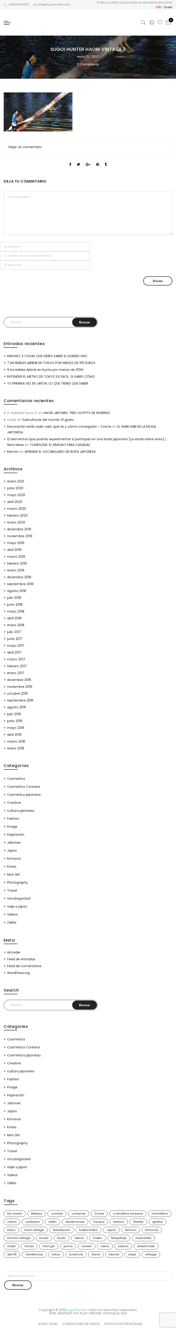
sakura (123, 1246)
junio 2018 (14, 604)
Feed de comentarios (24, 966)
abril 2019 (14, 549)
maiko (97, 1238)
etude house (75, 1222)
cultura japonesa (20, 810)
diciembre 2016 (19, 680)
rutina (105, 1246)
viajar (132, 1254)
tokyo (56, 1254)
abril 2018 (14, 618)
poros (68, 1246)
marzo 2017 (16, 659)
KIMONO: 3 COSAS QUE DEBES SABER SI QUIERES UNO (47, 356)
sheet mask (146, 1246)
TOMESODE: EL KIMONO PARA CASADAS (60, 444)
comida (57, 1213)
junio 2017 (14, 638)
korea (43, 1238)
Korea (11, 866)
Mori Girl (13, 874)
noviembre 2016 (19, 686)
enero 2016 (15, 748)
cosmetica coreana (128, 1213)
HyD (124, 1313)
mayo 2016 (15, 727)
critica (11, 1222)
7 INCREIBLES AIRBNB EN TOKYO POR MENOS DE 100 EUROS (51, 363)
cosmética (160, 1213)
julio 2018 (14, 597)
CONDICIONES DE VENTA (81, 1324)
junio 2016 (14, 721)
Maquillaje (118, 1238)
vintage (151, 1254)
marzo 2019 (16, 556)
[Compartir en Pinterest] (97, 160)
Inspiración (15, 834)
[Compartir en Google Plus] (88, 160)
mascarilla (143, 1238)
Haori (11, 1230)
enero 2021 (15, 481)
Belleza (36, 1213)
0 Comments (88, 64)
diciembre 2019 (19, 529)
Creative (14, 802)
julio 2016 (14, 714)
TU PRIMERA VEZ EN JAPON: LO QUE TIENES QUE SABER (47, 383)
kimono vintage (18, 1238)
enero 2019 (15, 570)
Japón (111, 1230)
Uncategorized (18, 898)
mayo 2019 (15, 543)
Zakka (11, 922)
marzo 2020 (16, 508)
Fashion (13, 818)
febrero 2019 (17, 563)
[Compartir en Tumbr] (106, 160)
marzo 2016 (16, 741)
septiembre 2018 (20, 584)
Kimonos (14, 858)
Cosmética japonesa (24, 794)
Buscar (17, 1285)
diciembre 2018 (19, 577)
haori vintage (34, 1230)
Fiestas (138, 1222)
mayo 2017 (15, 645)
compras (78, 1213)
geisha (157, 1222)
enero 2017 (15, 673)
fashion (118, 1222)
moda (29, 1246)
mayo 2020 (16, 495)
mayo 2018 (15, 611)
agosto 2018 (16, 591)
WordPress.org (18, 973)
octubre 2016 (17, 693)
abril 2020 (14, 502)
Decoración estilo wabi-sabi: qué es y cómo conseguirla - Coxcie (59, 426)
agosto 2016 (16, 707)
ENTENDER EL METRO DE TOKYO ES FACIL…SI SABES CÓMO (51, 376)
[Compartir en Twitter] (78, 160)
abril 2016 (14, 734)
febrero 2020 (17, 515)
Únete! (168, 7)
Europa (99, 1222)
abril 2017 (14, 652)
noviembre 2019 (19, 536)
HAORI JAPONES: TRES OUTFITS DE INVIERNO (77, 413)
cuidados (32, 1222)
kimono (130, 1230)
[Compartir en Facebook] (70, 160)
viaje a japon (17, 906)
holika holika (88, 1230)
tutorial (114, 1254)
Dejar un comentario (25, 147)
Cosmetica (16, 778)
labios (79, 1238)
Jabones (14, 842)
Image (12, 826)
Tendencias (34, 1254)
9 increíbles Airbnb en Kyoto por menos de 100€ (45, 369)
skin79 (11, 1254)
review (87, 1246)
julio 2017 (14, 632)
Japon (12, 850)
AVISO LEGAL (48, 1324)
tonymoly (76, 1254)
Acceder (14, 952)
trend (96, 1254)
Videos (12, 914)
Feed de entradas (21, 959)
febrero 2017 (17, 666)
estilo (53, 1222)
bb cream (14, 1213)
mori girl (49, 1246)
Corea (99, 1213)
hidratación (61, 1230)
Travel (12, 890)
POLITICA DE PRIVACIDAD (123, 1324)
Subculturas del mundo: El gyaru (48, 419)
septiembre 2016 (20, 700)
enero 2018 (15, 625)
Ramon (13, 451)
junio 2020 (15, 488)
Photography (17, 882)
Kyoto (61, 1238)
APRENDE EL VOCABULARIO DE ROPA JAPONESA (60, 451)
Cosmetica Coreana (23, 786)
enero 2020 (16, 522)
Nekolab (95, 1313)
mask (11, 1246)
